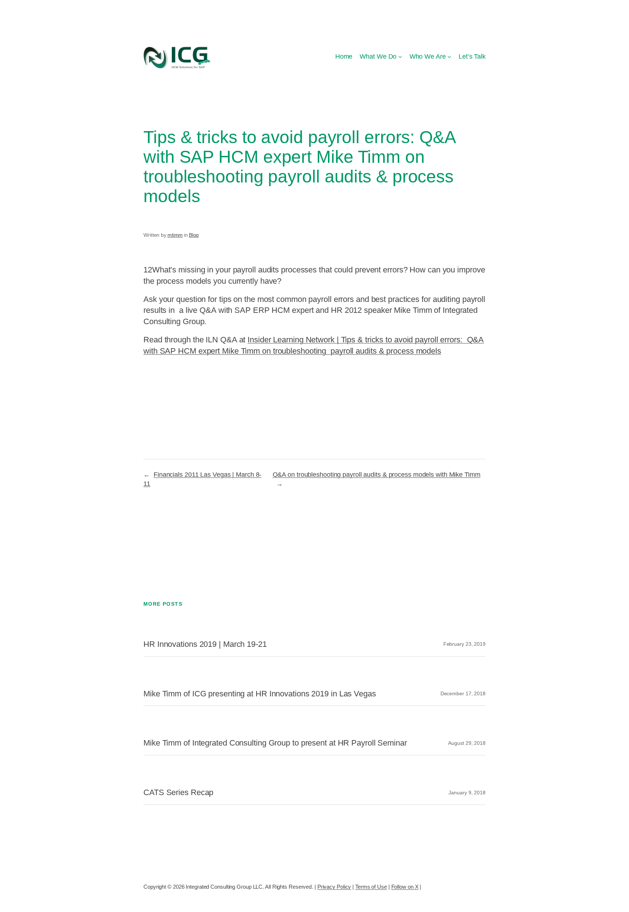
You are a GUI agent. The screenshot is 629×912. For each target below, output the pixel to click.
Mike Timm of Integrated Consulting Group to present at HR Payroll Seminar (275, 743)
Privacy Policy (334, 887)
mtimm (175, 235)
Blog (194, 235)
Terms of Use (371, 887)
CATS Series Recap (178, 792)
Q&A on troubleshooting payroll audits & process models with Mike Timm (376, 474)
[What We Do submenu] (400, 57)
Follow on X (405, 887)
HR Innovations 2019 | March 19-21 (205, 644)
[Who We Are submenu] (449, 57)
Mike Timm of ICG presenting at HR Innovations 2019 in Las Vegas (259, 693)
